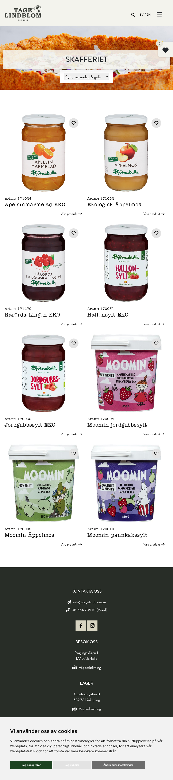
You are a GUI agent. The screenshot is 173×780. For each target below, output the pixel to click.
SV (142, 14)
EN (149, 14)
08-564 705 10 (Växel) (89, 610)
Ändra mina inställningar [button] (118, 764)
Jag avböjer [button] (72, 764)
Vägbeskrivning (90, 667)
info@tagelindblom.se (89, 602)
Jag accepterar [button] (31, 764)
